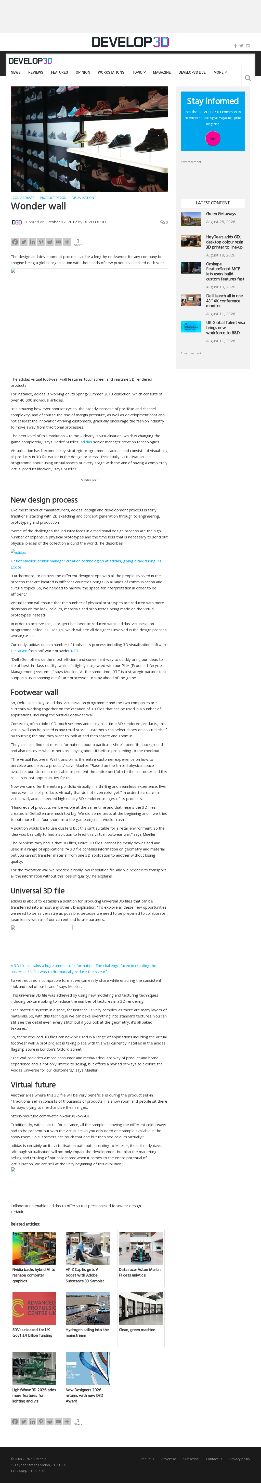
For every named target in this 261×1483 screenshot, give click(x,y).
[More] (67, 242)
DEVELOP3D (94, 221)
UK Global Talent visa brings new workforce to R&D (225, 328)
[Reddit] (50, 242)
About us (147, 1458)
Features (59, 72)
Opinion (83, 72)
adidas (86, 441)
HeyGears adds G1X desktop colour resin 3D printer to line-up (224, 243)
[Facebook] (235, 45)
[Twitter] (241, 45)
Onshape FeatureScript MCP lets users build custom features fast (225, 272)
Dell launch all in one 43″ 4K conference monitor (224, 302)
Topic (137, 72)
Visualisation (83, 198)
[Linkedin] (32, 242)
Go (213, 138)
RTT (75, 650)
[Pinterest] (41, 242)
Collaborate (23, 198)
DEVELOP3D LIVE (192, 72)
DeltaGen (19, 650)
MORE (218, 72)
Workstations (111, 72)
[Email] (58, 242)
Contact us (214, 1458)
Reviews (35, 72)
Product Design (53, 198)
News (15, 72)
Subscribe (191, 1458)
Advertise (168, 1458)
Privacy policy (239, 1458)
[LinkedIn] (247, 45)
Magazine (162, 72)
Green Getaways (221, 214)
